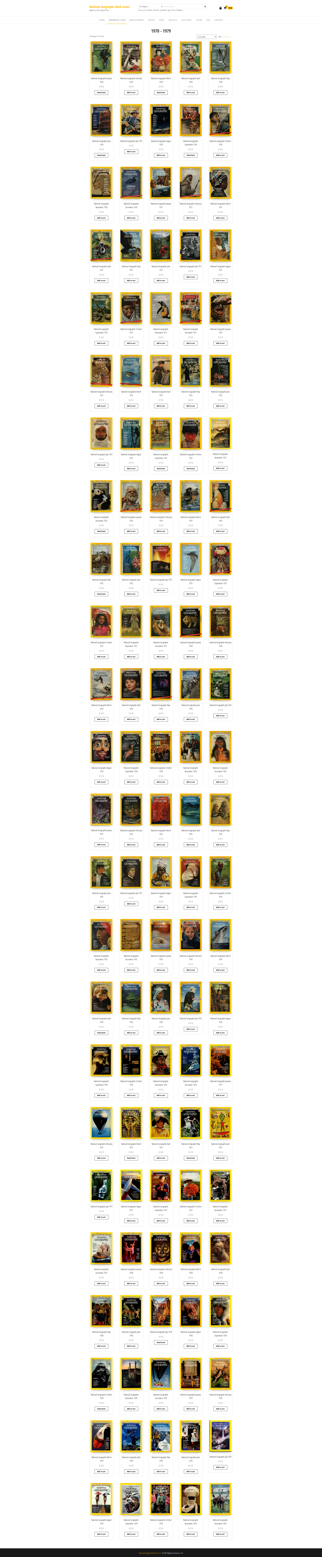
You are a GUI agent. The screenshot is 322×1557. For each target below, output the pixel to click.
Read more (101, 92)
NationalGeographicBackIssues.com (150, 1553)
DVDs (161, 20)
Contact (218, 20)
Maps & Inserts (136, 20)
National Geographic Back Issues (109, 7)
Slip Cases (186, 20)
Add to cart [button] (131, 92)
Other (199, 20)
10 (226, 37)
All (229, 37)
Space (169, 10)
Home (102, 20)
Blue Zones (156, 10)
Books (151, 20)
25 (223, 37)
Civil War (149, 10)
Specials (172, 20)
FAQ (208, 20)
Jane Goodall (163, 10)
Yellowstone (179, 10)
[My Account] (220, 8)
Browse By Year (117, 20)
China (173, 10)
